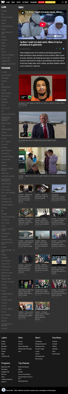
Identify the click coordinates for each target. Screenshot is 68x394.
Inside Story (4, 173)
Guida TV (3, 381)
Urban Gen (4, 318)
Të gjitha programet (6, 379)
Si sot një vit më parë (7, 282)
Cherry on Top (5, 108)
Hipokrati (4, 165)
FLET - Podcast (5, 141)
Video (13, 2)
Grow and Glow (5, 159)
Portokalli (4, 257)
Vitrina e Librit (5, 58)
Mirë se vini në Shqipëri (8, 193)
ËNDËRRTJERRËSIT (6, 129)
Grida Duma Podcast (7, 156)
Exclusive (4, 132)
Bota (2, 14)
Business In (4, 102)
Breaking (4, 99)
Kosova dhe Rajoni (23, 346)
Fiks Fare (4, 138)
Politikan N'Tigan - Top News (8, 251)
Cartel (3, 105)
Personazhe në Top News (6, 243)
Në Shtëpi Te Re (6, 199)
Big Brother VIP (5, 367)
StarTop (3, 285)
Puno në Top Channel (24, 374)
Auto (19, 351)
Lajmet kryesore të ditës (7, 33)
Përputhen (4, 236)
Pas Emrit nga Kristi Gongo (7, 230)
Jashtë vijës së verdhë (7, 176)
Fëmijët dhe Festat (7, 135)
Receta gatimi (56, 354)
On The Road (5, 220)
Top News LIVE (50, 2)
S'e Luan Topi (5, 270)
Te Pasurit (4, 288)
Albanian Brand (5, 87)
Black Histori (5, 96)
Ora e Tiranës (5, 223)
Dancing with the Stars (8, 114)
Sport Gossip (38, 358)
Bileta (20, 369)
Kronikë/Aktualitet (7, 26)
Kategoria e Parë (40, 346)
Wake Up (4, 321)
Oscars (3, 226)
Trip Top (3, 312)
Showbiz (54, 341)
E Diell (3, 126)
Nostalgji (4, 214)
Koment (20, 344)
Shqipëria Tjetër (6, 279)
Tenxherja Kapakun (7, 294)
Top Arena (4, 297)
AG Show (4, 81)
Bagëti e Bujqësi (6, 93)
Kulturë (3, 29)
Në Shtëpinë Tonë (6, 202)
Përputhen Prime (6, 239)
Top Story (4, 303)
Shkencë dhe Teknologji (25, 349)
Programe (33, 2)
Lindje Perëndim (6, 183)
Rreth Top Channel (23, 367)
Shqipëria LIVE (5, 372)
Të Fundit (4, 11)
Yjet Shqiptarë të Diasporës (6, 325)
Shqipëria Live (5, 276)
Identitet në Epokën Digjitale (7, 169)
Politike (3, 37)
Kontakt (20, 372)
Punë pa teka (5, 263)
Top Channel (23, 363)
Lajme (8, 2)
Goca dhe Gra (5, 153)
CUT (2, 111)
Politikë (3, 341)
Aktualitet (4, 346)
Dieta (53, 351)
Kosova (3, 23)
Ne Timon (4, 208)
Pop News (25, 2)
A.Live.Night (5, 78)
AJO (2, 84)
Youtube (41, 2)
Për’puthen (4, 369)
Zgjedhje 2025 (5, 61)
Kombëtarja (38, 341)
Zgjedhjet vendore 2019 (8, 64)
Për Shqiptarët (5, 233)
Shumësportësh (39, 356)
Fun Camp (4, 147)
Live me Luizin (5, 186)
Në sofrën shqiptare (7, 205)
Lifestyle (54, 344)
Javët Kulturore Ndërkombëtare (6, 180)
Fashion (54, 346)
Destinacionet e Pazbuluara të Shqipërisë (6, 118)
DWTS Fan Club (5, 123)
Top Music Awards (6, 300)
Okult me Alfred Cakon (8, 217)
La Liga (37, 351)
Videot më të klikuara (7, 55)
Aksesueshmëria (23, 381)
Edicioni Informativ (7, 17)
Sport (19, 2)
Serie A (37, 354)
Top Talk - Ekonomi (6, 309)
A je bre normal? (6, 75)
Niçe (2, 211)
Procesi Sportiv (6, 260)
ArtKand (3, 90)
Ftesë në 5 (4, 144)
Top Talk (3, 306)
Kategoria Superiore (40, 344)
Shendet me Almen (6, 273)
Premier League (39, 349)
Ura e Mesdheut (6, 315)
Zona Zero (4, 328)
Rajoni (3, 43)
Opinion (20, 341)
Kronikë (3, 344)
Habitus (3, 162)
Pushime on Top (6, 266)
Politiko (3, 254)
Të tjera (3, 52)
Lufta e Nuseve (5, 190)
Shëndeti (54, 349)
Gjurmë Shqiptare (6, 150)
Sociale (3, 46)
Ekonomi (3, 20)
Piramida (4, 247)
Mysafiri (3, 196)
